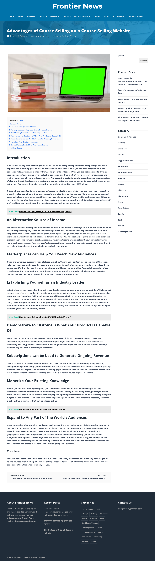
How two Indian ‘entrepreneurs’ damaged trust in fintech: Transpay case (133, 81)
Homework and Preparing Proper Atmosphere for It (37, 478)
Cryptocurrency (82, 16)
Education (109, 16)
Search (121, 56)
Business (31, 16)
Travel (97, 16)
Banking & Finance (127, 137)
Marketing (123, 196)
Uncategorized (125, 232)
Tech (12, 16)
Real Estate (123, 208)
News (20, 16)
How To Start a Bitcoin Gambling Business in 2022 (86, 478)
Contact (121, 16)
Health (43, 16)
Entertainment (136, 16)
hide (21, 120)
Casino (121, 155)
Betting (121, 143)
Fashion (121, 178)
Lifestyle (54, 16)
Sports (67, 16)
